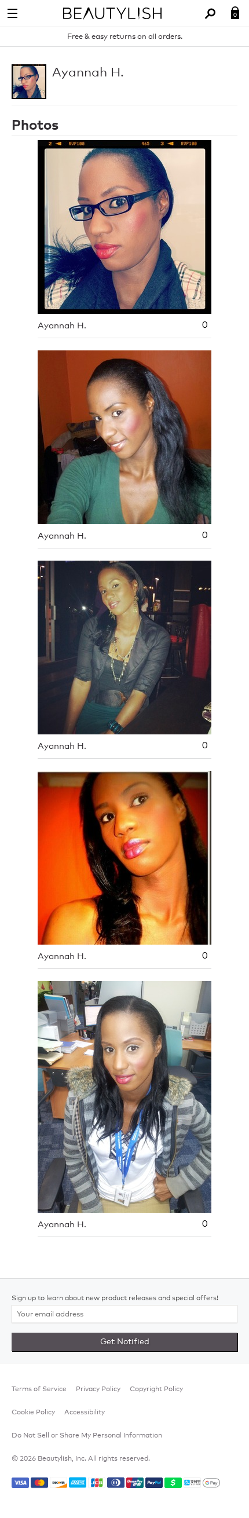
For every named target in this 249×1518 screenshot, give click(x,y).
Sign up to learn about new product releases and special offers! (115, 1298)
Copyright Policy (156, 1389)
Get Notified (124, 1342)
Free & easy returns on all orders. (124, 37)
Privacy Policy (98, 1389)
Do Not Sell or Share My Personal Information (87, 1435)
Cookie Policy (33, 1412)
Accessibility (84, 1412)
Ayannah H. (88, 73)
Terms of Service (39, 1389)
